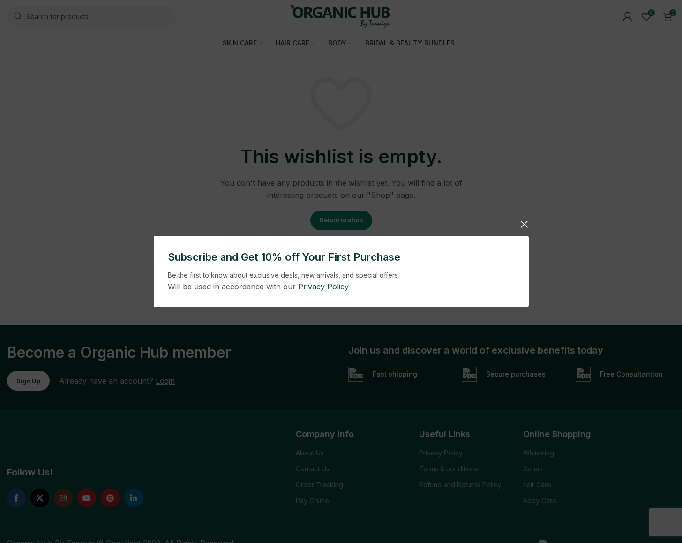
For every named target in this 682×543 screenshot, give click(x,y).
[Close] (524, 224)
